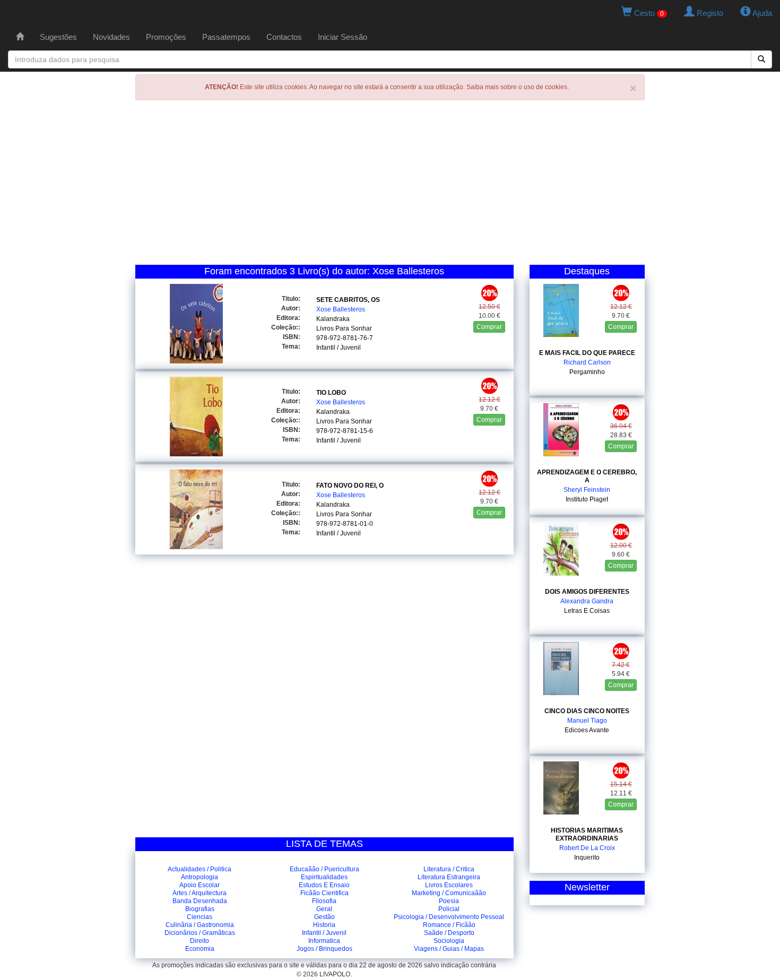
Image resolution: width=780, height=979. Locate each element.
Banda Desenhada (199, 901)
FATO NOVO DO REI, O (350, 485)
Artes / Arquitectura (199, 893)
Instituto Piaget (587, 499)
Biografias (199, 909)
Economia (199, 948)
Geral (324, 909)
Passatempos (226, 36)
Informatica (324, 941)
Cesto (648, 13)
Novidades (111, 36)
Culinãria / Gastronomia (200, 925)
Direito (199, 941)
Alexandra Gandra (586, 601)
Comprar (489, 327)
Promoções (166, 36)
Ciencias (199, 917)
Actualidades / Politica (199, 869)
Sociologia (449, 941)
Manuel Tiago (587, 720)
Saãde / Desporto (449, 933)
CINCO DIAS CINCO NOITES (586, 711)
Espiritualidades (324, 877)
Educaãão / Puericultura (324, 869)
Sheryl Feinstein (587, 489)
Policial (449, 909)
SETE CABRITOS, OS (348, 300)
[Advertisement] (390, 185)
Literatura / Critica (448, 869)
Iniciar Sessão (342, 36)
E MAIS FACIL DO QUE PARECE (587, 353)
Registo (709, 13)
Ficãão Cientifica (324, 893)
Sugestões (58, 36)
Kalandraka (333, 319)
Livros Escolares (449, 885)
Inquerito (587, 857)
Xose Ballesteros (340, 309)
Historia (324, 925)
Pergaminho (587, 372)
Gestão (324, 917)
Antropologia (199, 877)
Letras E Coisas (587, 610)
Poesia (449, 901)
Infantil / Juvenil (338, 347)
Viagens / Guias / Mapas (449, 948)
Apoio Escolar (199, 885)
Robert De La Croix (587, 848)
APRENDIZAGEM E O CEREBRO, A (587, 476)
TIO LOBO (331, 392)
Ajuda (761, 13)
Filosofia (324, 901)
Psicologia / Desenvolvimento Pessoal (449, 917)
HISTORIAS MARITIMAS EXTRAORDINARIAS (587, 834)
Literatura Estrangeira (449, 877)
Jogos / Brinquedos (324, 948)
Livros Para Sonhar (344, 328)
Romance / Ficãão (449, 925)
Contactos (284, 36)
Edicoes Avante (587, 730)
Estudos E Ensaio (324, 885)
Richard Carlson (587, 362)
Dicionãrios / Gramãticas (199, 933)
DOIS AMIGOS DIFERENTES (587, 591)
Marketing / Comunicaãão (449, 893)
